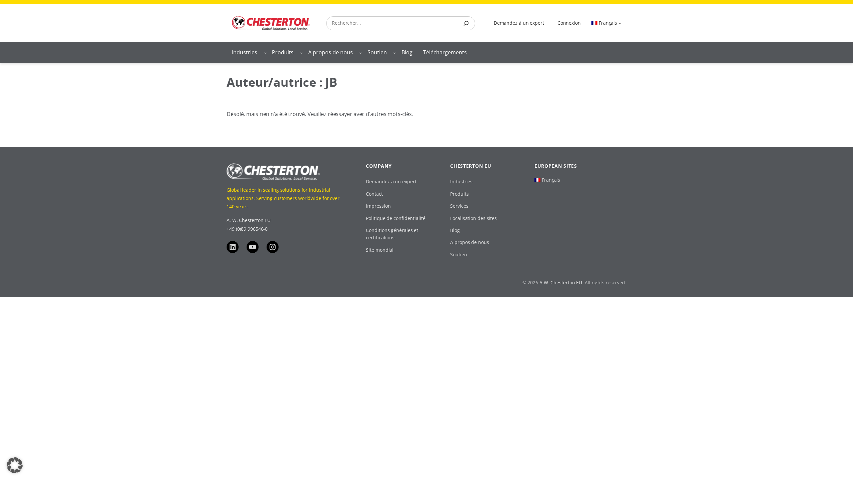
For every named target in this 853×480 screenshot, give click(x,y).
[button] (14, 465)
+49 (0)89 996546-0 (247, 229)
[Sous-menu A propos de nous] (360, 52)
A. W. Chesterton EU (249, 220)
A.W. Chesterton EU (560, 282)
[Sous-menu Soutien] (394, 52)
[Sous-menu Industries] (265, 52)
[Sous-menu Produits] (301, 52)
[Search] (466, 23)
